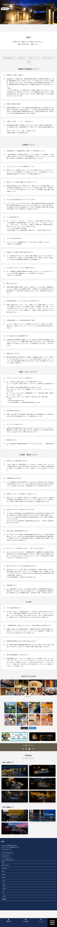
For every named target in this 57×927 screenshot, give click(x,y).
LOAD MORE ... (28, 696)
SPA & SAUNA (15, 4)
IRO (3, 893)
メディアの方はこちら (7, 859)
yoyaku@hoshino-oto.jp (6, 849)
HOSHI (4, 885)
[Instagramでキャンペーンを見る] (14, 738)
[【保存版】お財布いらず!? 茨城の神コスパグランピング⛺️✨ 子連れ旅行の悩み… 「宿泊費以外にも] (22, 720)
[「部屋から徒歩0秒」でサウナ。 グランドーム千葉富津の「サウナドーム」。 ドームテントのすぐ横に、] (34, 707)
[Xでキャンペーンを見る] (18, 738)
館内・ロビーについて (35, 57)
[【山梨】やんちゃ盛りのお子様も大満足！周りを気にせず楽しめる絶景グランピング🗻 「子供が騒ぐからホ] (10, 720)
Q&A (20, 4)
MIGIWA (4, 888)
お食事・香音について (48, 57)
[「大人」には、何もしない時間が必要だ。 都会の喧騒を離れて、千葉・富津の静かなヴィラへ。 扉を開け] (22, 707)
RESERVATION (48, 4)
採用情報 (4, 899)
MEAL (4, 4)
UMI (3, 891)
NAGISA (4, 896)
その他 (28, 61)
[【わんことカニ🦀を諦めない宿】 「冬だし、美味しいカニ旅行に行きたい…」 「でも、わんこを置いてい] (47, 720)
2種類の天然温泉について (9, 57)
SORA (4, 880)
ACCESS (24, 4)
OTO (4, 883)
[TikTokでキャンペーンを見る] (23, 738)
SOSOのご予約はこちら (34, 4)
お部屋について (22, 57)
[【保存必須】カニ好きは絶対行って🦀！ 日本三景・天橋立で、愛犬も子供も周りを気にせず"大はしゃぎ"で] (34, 720)
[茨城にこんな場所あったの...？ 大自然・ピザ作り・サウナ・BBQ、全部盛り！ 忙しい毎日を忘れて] (10, 707)
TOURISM (4, 868)
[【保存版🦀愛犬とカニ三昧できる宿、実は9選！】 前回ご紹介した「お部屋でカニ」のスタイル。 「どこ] (47, 707)
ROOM (9, 4)
